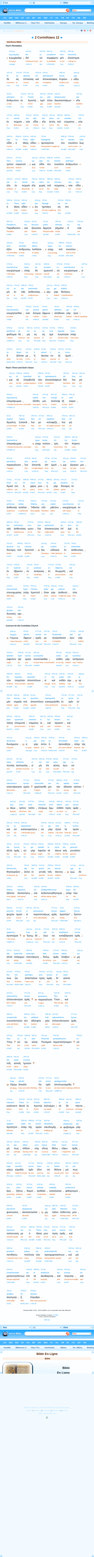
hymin (70, 698)
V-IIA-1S (9, 665)
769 (29, 285)
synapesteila (12, 1017)
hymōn (28, 656)
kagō (9, 1166)
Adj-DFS (9, 729)
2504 (8, 1163)
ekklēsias (20, 762)
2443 (73, 373)
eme (51, 331)
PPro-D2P (71, 708)
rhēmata (58, 225)
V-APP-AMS (45, 149)
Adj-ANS (59, 665)
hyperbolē (27, 376)
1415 (8, 607)
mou (39, 483)
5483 (36, 780)
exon (9, 246)
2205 (18, 1184)
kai (36, 76)
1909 (62, 522)
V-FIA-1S (76, 319)
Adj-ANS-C (77, 921)
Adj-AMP (27, 1261)
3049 (59, 328)
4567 (20, 416)
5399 (65, 1121)
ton (62, 140)
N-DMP (57, 577)
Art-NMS (18, 149)
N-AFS (56, 319)
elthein (59, 805)
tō (25, 1039)
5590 (8, 908)
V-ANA (34, 256)
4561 (70, 394)
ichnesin (26, 1060)
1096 (11, 631)
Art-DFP (23, 298)
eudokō (53, 546)
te (41, 719)
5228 (49, 243)
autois (16, 1060)
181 (23, 1206)
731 (44, 221)
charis (32, 483)
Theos (25, 140)
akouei (43, 352)
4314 (67, 801)
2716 (47, 695)
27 (7, 1120)
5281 (16, 716)
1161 (8, 72)
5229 (8, 394)
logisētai (61, 331)
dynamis (64, 483)
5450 (8, 1206)
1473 (51, 328)
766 (8, 1291)
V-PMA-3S (29, 942)
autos (55, 762)
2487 (25, 1057)
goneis (41, 868)
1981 (46, 522)
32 (7, 416)
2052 (38, 1184)
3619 (45, 1120)
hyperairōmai (12, 398)
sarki (71, 398)
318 (35, 565)
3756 (41, 51)
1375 (57, 565)
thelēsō (64, 288)
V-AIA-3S (35, 234)
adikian (66, 783)
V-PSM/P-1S (11, 407)
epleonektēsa (12, 996)
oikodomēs (48, 1124)
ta (79, 677)
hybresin (17, 568)
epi (27, 1273)
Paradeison (11, 225)
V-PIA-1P (47, 1112)
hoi (32, 868)
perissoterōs (38, 911)
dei (27, 54)
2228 (35, 349)
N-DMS (30, 107)
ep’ (62, 525)
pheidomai (11, 331)
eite (77, 97)
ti (50, 352)
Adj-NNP (78, 1112)
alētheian (57, 310)
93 (64, 780)
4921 (35, 652)
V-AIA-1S (10, 471)
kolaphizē (50, 419)
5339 (8, 328)
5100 (35, 328)
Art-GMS (61, 256)
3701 (25, 72)
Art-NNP (81, 687)
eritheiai (40, 1187)
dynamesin (11, 741)
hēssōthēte (63, 741)
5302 (74, 652)
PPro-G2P (28, 665)
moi (43, 398)
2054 (8, 1184)
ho (17, 140)
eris (8, 1187)
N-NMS (25, 149)
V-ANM (9, 319)
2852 (48, 416)
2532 (37, 72)
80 (32, 1014)
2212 (57, 823)
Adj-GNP (57, 107)
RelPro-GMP (19, 984)
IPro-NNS (29, 751)
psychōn (10, 911)
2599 (61, 929)
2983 (63, 950)
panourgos (30, 953)
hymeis (38, 634)
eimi (19, 610)
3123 (52, 501)
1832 (8, 243)
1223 (57, 972)
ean (48, 289)
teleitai (21, 504)
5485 (32, 479)
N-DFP (30, 298)
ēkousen (35, 225)
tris (55, 440)
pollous (27, 1251)
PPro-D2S (18, 492)
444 (8, 94)
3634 (43, 1142)
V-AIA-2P (55, 644)
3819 (11, 1078)
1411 (62, 479)
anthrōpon (11, 97)
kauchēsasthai (12, 310)
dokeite (21, 1081)
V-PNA (9, 878)
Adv (41, 64)
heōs (81, 140)
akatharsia (45, 1273)
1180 (56, 94)
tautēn (76, 783)
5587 (67, 1184)
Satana (21, 419)
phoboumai (67, 1124)
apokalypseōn (50, 376)
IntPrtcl (47, 1027)
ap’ (46, 461)
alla (8, 847)
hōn (16, 975)
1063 (55, 285)
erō (75, 310)
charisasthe (39, 783)
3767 (43, 501)
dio (64, 376)
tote (74, 589)
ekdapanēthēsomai (48, 890)
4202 (66, 1269)
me (27, 352)
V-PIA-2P (21, 1091)
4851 (48, 51)
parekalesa (11, 461)
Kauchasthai (14, 55)
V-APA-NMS (27, 1155)
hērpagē (45, 203)
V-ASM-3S (61, 341)
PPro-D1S (45, 407)
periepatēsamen (59, 1039)
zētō (57, 826)
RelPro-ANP (71, 234)
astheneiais (32, 288)
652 (28, 674)
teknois (58, 868)
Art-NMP (34, 878)
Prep (17, 85)
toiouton (71, 140)
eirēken (73, 461)
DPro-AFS (77, 793)
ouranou (19, 161)
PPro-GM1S (48, 277)
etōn (49, 97)
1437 (48, 285)
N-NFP (39, 1197)
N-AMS (9, 107)
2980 (33, 243)
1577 (18, 759)
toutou (44, 440)
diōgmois (59, 568)
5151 (55, 437)
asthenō (61, 589)
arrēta (45, 225)
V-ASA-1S (64, 298)
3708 (11, 801)
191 (33, 221)
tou (58, 118)
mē (8, 288)
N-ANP (57, 234)
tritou (9, 161)
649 (26, 972)
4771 (16, 479)
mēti (46, 1017)
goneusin (73, 847)
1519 (17, 72)
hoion (39, 1166)
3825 (53, 1206)
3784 (8, 652)
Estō (28, 932)
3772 (17, 158)
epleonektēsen (58, 1017)
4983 (15, 115)
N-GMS (61, 85)
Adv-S (33, 514)
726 (42, 136)
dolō (44, 953)
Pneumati (45, 1039)
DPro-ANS (31, 814)
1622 (51, 115)
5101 (27, 738)
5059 (56, 716)
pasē (9, 719)
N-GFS (46, 1133)
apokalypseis (48, 76)
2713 (8, 1099)
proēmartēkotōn (50, 1251)
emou (67, 352)
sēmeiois (32, 719)
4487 (57, 221)
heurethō (18, 1166)
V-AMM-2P (37, 793)
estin (43, 741)
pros (67, 805)
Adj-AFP (9, 772)
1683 (45, 264)
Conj (61, 64)
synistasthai (38, 656)
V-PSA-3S (50, 429)
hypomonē (19, 719)
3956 (8, 716)
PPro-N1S (73, 644)
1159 (19, 886)
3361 (8, 285)
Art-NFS (25, 492)
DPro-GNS (46, 450)
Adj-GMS (10, 171)
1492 (75, 73)
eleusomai (72, 54)
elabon (64, 953)
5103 (55, 993)
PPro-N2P (38, 644)
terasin (57, 719)
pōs (15, 1145)
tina (8, 975)
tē (17, 376)
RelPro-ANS (11, 362)
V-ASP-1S (18, 1176)
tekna (57, 847)
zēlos (18, 1187)
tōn (39, 376)
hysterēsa (77, 656)
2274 (60, 738)
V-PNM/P (12, 64)
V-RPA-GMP (48, 1261)
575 (46, 458)
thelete (56, 1166)
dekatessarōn (59, 97)
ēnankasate (57, 634)
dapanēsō (21, 890)
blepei (19, 352)
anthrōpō (22, 246)
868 (33, 458)
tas (83, 741)
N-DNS (16, 128)
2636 (51, 1184)
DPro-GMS (69, 256)
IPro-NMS (37, 341)
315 (53, 631)
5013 (8, 1227)
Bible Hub (47, 1320)
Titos (8, 1039)
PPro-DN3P (18, 1070)
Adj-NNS (62, 687)
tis (35, 331)
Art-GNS (60, 128)
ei (82, 267)
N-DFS (26, 386)
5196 (15, 565)
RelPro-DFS (25, 1304)
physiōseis (11, 1209)
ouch (37, 1145)
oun (42, 504)
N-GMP (29, 687)
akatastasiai (27, 1209)
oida (75, 76)
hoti (36, 203)
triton (21, 805)
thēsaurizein (11, 868)
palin (54, 1209)
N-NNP (16, 708)
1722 (22, 94)
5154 (8, 158)
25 (60, 908)
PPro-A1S (52, 341)
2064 (69, 51)
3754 (36, 200)
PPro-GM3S (67, 984)
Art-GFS (31, 1133)
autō (33, 1039)
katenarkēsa (12, 783)
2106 (52, 543)
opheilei (41, 847)
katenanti (10, 1102)
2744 (10, 51)
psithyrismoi (70, 1187)
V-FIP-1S (44, 899)
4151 (43, 1035)
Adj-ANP (46, 234)
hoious (44, 1145)
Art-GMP (9, 687)
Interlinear (10, 31)
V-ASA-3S (35, 471)
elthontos (63, 1209)
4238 (32, 1291)
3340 (8, 1269)
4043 (55, 1035)
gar (55, 288)
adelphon (34, 1017)
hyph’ (20, 656)
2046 (75, 306)
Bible (4, 31)
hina (73, 376)
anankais (37, 568)
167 (42, 1269)
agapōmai (10, 932)
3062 (8, 759)
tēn (57, 783)
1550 (43, 886)
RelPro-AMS (41, 1176)
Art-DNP (50, 878)
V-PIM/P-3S (22, 514)
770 (59, 586)
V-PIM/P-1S (10, 341)
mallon (53, 504)
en (22, 97)
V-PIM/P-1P (58, 1091)
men (62, 54)
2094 (49, 94)
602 (44, 72)
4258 (46, 1248)
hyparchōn (18, 953)
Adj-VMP (9, 1133)
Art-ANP (67, 836)
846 (54, 759)
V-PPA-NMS (64, 921)
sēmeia (17, 698)
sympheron (51, 54)
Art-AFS (59, 793)
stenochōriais (12, 589)
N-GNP (49, 107)
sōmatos (67, 118)
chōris (41, 182)
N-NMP (41, 878)
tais (22, 288)
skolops (54, 398)
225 (55, 306)
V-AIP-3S (45, 213)
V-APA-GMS (64, 1218)
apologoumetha (60, 1081)
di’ (57, 975)
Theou (21, 1102)
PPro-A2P (76, 814)
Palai (12, 1081)
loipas (9, 762)
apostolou (34, 698)
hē (24, 483)
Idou (11, 805)
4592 (15, 695)
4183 (26, 1248)
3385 (46, 1014)
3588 (58, 115)
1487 (83, 264)
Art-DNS (27, 1048)
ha (68, 225)
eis (17, 76)
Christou (28, 546)
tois (64, 847)
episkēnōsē (49, 525)
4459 (15, 1142)
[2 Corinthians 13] (91, 697)
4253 (41, 94)
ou (40, 54)
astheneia (10, 504)
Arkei (9, 483)
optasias (26, 76)
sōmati (16, 118)
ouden (58, 656)
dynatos (10, 610)
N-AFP (25, 85)
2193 (81, 136)
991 (18, 349)
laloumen (47, 1102)
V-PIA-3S (29, 64)
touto (30, 805)
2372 (28, 1184)
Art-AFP (84, 750)
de (8, 76)
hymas (75, 805)
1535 (78, 94)
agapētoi (10, 1124)
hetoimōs (42, 805)
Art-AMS (63, 149)
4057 (35, 908)
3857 (8, 221)
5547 (29, 94)
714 (8, 479)
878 (43, 306)
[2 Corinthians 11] (3, 697)
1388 (44, 950)
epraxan (33, 1294)
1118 (71, 844)
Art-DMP (65, 857)
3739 (69, 221)
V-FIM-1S (71, 64)
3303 (61, 51)
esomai (36, 310)
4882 (8, 1014)
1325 (34, 394)
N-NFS (32, 492)
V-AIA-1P (56, 1048)
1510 (34, 306)
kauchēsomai (12, 267)
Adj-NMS (45, 319)
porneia (67, 1273)
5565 (40, 179)
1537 (60, 349)
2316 (24, 136)
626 (55, 1078)
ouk (27, 118)
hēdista (9, 890)
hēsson (77, 911)
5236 (25, 373)
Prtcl (8, 708)
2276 (75, 908)
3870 (8, 458)
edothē (35, 398)
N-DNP (31, 729)
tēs (29, 1124)
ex (59, 352)
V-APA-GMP (11, 1282)
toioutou (69, 246)
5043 (56, 844)
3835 (28, 950)
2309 (63, 285)
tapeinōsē (10, 1230)
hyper (50, 246)
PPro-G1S (68, 362)
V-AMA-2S (13, 814)
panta (77, 1102)
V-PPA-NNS (51, 64)
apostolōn (31, 677)
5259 (19, 652)
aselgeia (10, 1294)
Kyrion (74, 440)
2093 (40, 801)
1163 (27, 51)
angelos (10, 419)
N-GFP (47, 386)
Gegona (13, 635)
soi (16, 483)
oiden (32, 140)
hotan (46, 589)
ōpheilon (10, 656)
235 (8, 844)
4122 (8, 993)
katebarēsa (63, 932)
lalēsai (34, 246)
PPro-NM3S (57, 772)
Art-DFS (19, 386)
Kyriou (61, 76)
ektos (51, 118)
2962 (61, 72)
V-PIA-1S (54, 556)
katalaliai (52, 1187)
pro (41, 97)
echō (51, 805)
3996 (8, 1248)
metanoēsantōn (13, 1273)
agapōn (63, 911)
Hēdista (34, 504)
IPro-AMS (10, 984)
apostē (34, 461)
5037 (42, 716)
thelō (54, 1145)
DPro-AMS (71, 149)
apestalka (29, 975)
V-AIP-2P (62, 750)
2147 (63, 1142)
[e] (14, 51)
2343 (8, 865)
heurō (64, 1145)
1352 (65, 373)
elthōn (25, 1145)
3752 (45, 586)
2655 (8, 780)
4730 (8, 586)
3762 (57, 652)
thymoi (29, 1187)
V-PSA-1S (61, 599)
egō (71, 634)
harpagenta (45, 140)
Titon (56, 996)
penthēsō (10, 1251)
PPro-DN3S (36, 1048)
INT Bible (55, 1315)
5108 (70, 136)
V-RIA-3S (33, 149)
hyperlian (18, 677)
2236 (32, 501)
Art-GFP (40, 386)
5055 (20, 501)
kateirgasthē (50, 698)
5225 (15, 950)
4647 (52, 394)
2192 (50, 801)
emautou (47, 267)
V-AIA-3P (33, 1304)
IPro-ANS (53, 362)
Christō (31, 97)
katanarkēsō (26, 826)
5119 (74, 586)
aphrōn (45, 310)
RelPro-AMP (46, 1155)
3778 (44, 437)
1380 (20, 1078)
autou (65, 975)
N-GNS (66, 128)
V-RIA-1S (77, 86)
